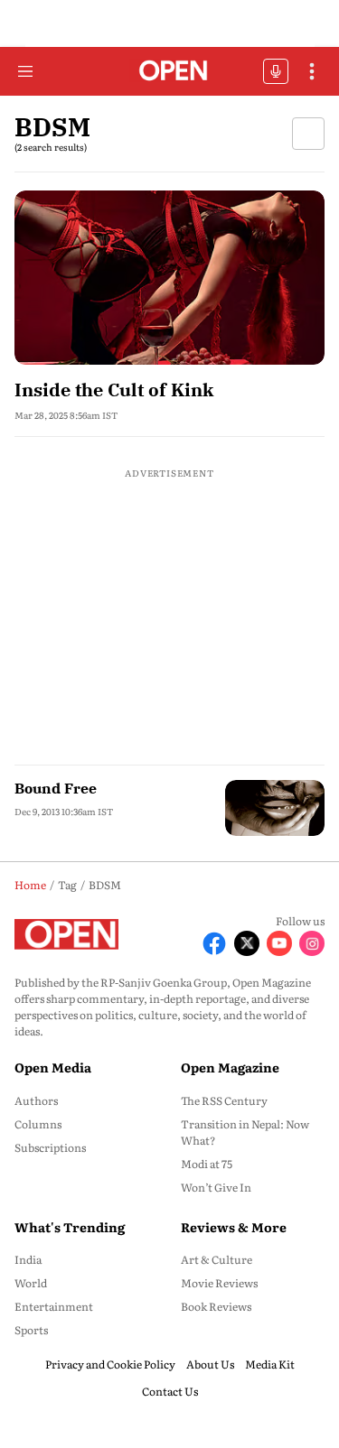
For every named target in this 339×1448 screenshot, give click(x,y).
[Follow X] (246, 943)
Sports (31, 1330)
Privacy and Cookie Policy (110, 1364)
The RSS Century (224, 1100)
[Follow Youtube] (279, 943)
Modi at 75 (206, 1164)
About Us (210, 1364)
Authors (36, 1100)
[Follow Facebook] (214, 943)
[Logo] (169, 72)
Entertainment (53, 1306)
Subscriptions (50, 1147)
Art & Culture (216, 1259)
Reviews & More (234, 1227)
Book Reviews (216, 1306)
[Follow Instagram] (312, 943)
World (30, 1283)
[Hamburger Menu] (25, 71)
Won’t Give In (216, 1187)
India (28, 1259)
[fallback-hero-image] (169, 277)
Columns (37, 1124)
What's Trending (69, 1227)
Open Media (52, 1067)
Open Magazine (230, 1067)
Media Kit (270, 1364)
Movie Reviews (219, 1283)
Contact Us (170, 1391)
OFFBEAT (275, 71)
